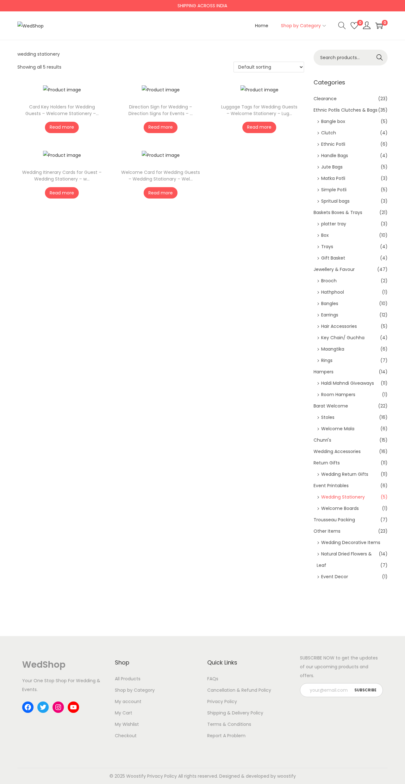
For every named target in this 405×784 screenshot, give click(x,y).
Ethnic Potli (333, 144)
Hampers (323, 372)
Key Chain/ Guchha (342, 337)
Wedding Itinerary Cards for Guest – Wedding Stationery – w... (62, 175)
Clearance (325, 98)
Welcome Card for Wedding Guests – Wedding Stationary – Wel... (160, 175)
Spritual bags (335, 201)
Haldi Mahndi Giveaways (347, 383)
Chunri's (322, 440)
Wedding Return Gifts (344, 474)
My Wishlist (127, 724)
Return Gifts (327, 463)
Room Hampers (338, 394)
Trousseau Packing (334, 520)
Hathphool (332, 292)
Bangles (329, 303)
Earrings (329, 315)
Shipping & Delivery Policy (235, 713)
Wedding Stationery (343, 497)
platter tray (333, 224)
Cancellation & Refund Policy (239, 690)
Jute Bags (332, 167)
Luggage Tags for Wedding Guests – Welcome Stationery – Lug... (259, 110)
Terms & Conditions (229, 724)
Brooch (329, 281)
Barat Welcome (331, 406)
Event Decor (334, 576)
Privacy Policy (222, 701)
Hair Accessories (339, 326)
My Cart (123, 713)
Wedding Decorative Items (350, 542)
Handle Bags (334, 155)
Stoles (327, 417)
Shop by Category (135, 690)
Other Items (327, 531)
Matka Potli (333, 178)
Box (325, 235)
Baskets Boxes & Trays (338, 212)
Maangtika (332, 349)
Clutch (328, 133)
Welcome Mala (337, 429)
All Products (127, 679)
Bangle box (333, 121)
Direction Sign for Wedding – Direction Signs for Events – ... (160, 110)
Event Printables (331, 485)
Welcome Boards (340, 508)
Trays (327, 246)
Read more (62, 127)
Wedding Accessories (337, 451)
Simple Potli (333, 190)
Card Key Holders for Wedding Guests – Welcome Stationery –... (62, 110)
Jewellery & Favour (334, 269)
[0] (354, 25)
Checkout (126, 735)
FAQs (212, 679)
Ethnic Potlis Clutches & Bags (345, 110)
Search (380, 57)
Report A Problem (226, 735)
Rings (327, 360)
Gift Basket (333, 258)
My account (128, 701)
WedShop (43, 664)
